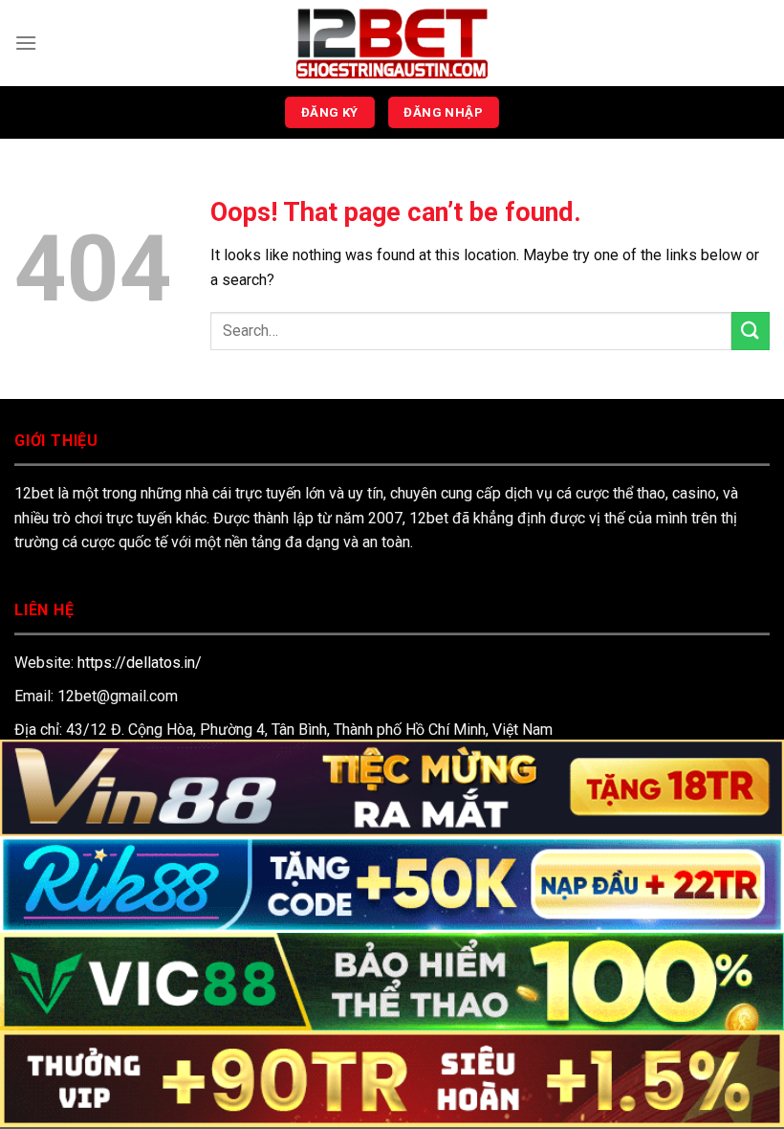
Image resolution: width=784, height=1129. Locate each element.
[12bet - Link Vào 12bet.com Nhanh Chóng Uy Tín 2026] (392, 43)
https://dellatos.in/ (139, 662)
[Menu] (25, 42)
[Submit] (750, 330)
